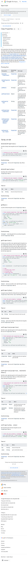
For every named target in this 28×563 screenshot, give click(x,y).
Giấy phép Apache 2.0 (16, 474)
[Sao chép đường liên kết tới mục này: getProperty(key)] (14, 290)
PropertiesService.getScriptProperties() (12, 58)
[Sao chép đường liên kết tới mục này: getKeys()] (9, 205)
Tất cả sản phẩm (4, 551)
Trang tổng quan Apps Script (7, 516)
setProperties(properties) (5, 111)
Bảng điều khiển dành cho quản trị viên (9, 514)
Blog (2, 526)
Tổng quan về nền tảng (5, 500)
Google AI (3, 549)
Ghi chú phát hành (4, 505)
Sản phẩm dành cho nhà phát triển (8, 502)
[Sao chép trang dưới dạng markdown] (18, 29)
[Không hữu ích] (23, 23)
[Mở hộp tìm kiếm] (20, 1)
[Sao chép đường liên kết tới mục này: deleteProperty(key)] (16, 169)
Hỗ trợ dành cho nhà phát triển (7, 507)
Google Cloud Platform (5, 547)
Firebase (3, 545)
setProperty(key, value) (5, 131)
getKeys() (4, 87)
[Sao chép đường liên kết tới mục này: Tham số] (6, 185)
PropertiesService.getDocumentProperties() (14, 55)
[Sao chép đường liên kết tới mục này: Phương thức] (10, 67)
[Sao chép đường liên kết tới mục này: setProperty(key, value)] (19, 425)
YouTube (3, 532)
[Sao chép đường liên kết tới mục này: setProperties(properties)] (20, 327)
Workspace (15, 1)
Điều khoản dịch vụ (5, 509)
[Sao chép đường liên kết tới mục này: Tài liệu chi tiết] (12, 140)
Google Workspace (10, 19)
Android (2, 541)
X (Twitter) (3, 530)
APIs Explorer (4, 521)
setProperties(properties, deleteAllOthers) (5, 121)
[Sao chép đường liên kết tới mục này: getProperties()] (13, 240)
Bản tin (2, 528)
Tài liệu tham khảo (6, 20)
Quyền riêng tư (10, 556)
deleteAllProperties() (5, 74)
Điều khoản (3, 556)
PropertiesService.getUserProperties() (11, 57)
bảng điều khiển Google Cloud (7, 519)
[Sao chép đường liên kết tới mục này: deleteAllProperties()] (17, 144)
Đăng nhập (24, 1)
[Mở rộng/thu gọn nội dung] (9, 33)
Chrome (2, 543)
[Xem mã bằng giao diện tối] (24, 151)
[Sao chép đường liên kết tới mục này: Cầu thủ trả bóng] (10, 160)
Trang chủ (3, 19)
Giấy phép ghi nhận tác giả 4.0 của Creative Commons (11, 472)
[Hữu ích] (21, 23)
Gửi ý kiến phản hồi (7, 26)
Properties (14, 74)
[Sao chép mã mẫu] (26, 151)
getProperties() (6, 94)
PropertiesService (14, 54)
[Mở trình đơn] (2, 1)
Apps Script (4, 5)
